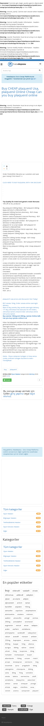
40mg (14, 673)
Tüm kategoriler (12, 509)
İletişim (4, 717)
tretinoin (29, 614)
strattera (20, 614)
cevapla (8, 380)
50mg (35, 666)
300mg (16, 648)
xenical (18, 625)
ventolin (7, 691)
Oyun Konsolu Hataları (11, 527)
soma (7, 673)
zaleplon (29, 595)
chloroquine (20, 669)
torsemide (8, 666)
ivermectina (25, 676)
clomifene (23, 687)
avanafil (16, 636)
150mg (19, 658)
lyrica (17, 666)
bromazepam (19, 655)
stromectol (29, 622)
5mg (36, 662)
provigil (33, 684)
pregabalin (26, 666)
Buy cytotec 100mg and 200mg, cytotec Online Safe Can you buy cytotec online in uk (21, 317)
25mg (15, 651)
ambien (34, 636)
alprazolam (9, 603)
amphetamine (31, 611)
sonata (7, 676)
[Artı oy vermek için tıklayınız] (4, 166)
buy (5, 369)
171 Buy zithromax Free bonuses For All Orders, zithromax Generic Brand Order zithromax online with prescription (20, 312)
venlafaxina (9, 680)
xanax (27, 603)
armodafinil (17, 622)
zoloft (34, 676)
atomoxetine (9, 614)
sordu (8, 376)
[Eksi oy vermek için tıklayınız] (4, 169)
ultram (7, 651)
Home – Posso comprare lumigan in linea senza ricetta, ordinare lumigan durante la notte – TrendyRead (20, 358)
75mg (21, 673)
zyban (7, 599)
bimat (32, 687)
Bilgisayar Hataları (9, 518)
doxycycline (20, 680)
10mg (23, 644)
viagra (15, 687)
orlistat (7, 687)
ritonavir (25, 636)
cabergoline (9, 669)
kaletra (15, 676)
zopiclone (19, 611)
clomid (31, 648)
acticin (19, 603)
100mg (27, 607)
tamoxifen (8, 611)
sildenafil (16, 590)
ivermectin (28, 662)
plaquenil (13, 369)
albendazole (9, 658)
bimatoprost (17, 662)
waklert (7, 618)
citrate (35, 590)
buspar (15, 644)
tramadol (8, 655)
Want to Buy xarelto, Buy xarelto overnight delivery (21, 307)
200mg (7, 622)
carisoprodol (25, 691)
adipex (25, 599)
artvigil (26, 618)
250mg (7, 640)
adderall (19, 595)
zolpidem (18, 607)
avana (34, 640)
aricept (7, 662)
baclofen (8, 607)
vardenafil (21, 633)
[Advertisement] (22, 137)
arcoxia (26, 640)
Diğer (5, 531)
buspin (29, 655)
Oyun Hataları (15, 374)
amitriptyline (9, 633)
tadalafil (26, 590)
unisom (27, 658)
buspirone (23, 651)
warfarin (16, 629)
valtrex (23, 648)
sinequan (24, 684)
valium (7, 636)
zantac (15, 684)
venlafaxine (26, 629)
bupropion (17, 640)
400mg (7, 644)
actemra (15, 691)
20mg (32, 651)
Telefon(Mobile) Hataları (12, 522)
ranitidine (29, 673)
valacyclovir (32, 633)
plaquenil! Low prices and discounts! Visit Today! (20, 299)
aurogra (8, 648)
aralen (7, 629)
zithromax (9, 595)
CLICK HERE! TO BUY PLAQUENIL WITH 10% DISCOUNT (22, 183)
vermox (35, 618)
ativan (26, 625)
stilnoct (7, 684)
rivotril (35, 658)
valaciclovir (31, 680)
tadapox (34, 625)
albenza (31, 644)
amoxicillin (17, 618)
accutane (16, 599)
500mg (30, 669)
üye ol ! (33, 79)
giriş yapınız (16, 393)
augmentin (9, 625)
